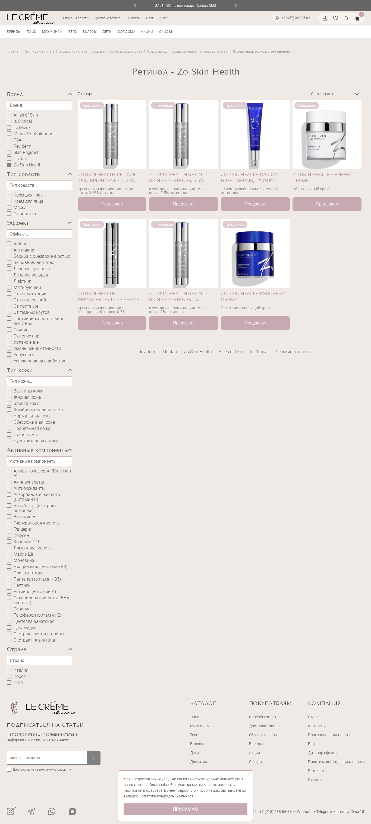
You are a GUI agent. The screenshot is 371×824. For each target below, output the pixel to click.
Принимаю (185, 809)
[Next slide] (236, 5)
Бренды (14, 32)
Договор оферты (323, 753)
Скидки (166, 32)
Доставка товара (107, 18)
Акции (147, 32)
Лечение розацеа (31, 275)
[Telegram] (31, 811)
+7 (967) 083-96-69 (296, 18)
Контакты (133, 18)
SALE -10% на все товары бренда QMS (185, 5)
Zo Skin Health (198, 351)
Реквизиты (318, 770)
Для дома (126, 32)
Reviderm (23, 146)
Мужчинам (52, 32)
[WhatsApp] (52, 811)
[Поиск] (346, 18)
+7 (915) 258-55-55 (275, 811)
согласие (27, 769)
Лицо (31, 32)
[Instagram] (10, 811)
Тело (72, 32)
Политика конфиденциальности (336, 761)
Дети (107, 32)
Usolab (20, 158)
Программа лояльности (329, 735)
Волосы (90, 32)
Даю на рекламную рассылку (42, 769)
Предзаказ (112, 204)
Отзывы (315, 779)
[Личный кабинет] (324, 18)
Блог (149, 18)
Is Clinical (23, 121)
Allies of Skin (26, 115)
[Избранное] (335, 18)
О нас (163, 18)
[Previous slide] (135, 5)
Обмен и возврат (264, 735)
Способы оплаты (76, 18)
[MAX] (72, 811)
